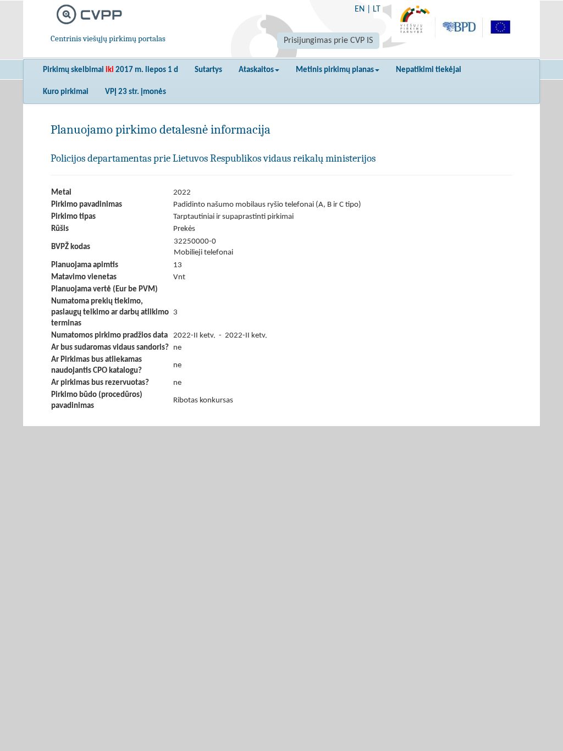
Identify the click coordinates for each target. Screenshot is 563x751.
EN (360, 9)
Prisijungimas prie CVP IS (328, 40)
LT (376, 9)
